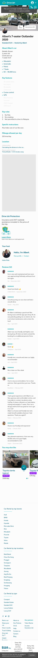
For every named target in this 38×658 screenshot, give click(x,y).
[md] (4, 355)
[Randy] (4, 423)
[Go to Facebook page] (3, 616)
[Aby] (4, 310)
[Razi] (4, 368)
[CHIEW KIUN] (4, 286)
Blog (14, 636)
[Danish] (4, 297)
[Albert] (6, 253)
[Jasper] (4, 434)
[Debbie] (4, 329)
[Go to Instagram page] (9, 616)
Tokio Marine (29, 623)
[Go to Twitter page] (6, 616)
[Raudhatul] (4, 378)
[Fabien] (4, 393)
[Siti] (4, 271)
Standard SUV (14, 43)
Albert (24, 43)
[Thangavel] (4, 344)
